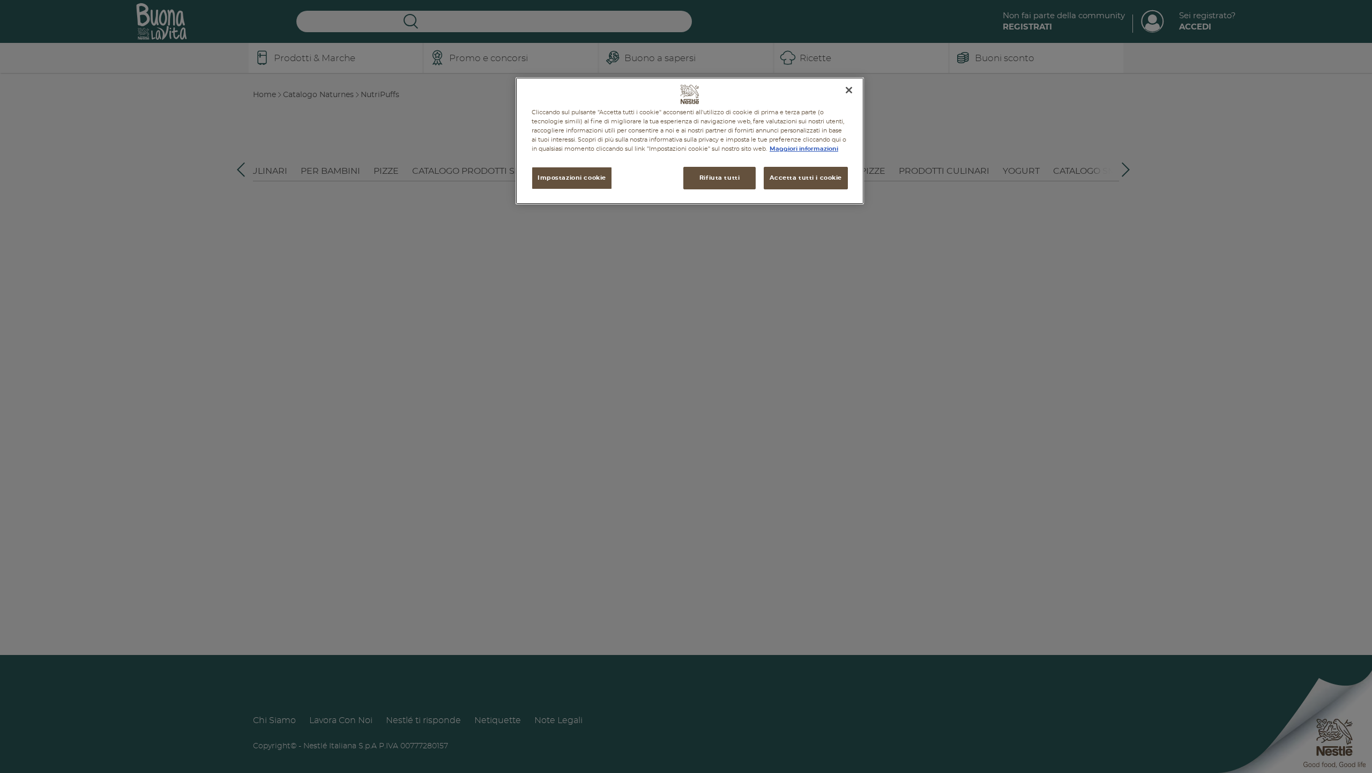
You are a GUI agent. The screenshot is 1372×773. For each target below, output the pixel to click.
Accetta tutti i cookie (806, 178)
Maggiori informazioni (804, 149)
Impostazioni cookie (572, 178)
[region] (690, 140)
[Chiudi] (849, 90)
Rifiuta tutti (719, 178)
